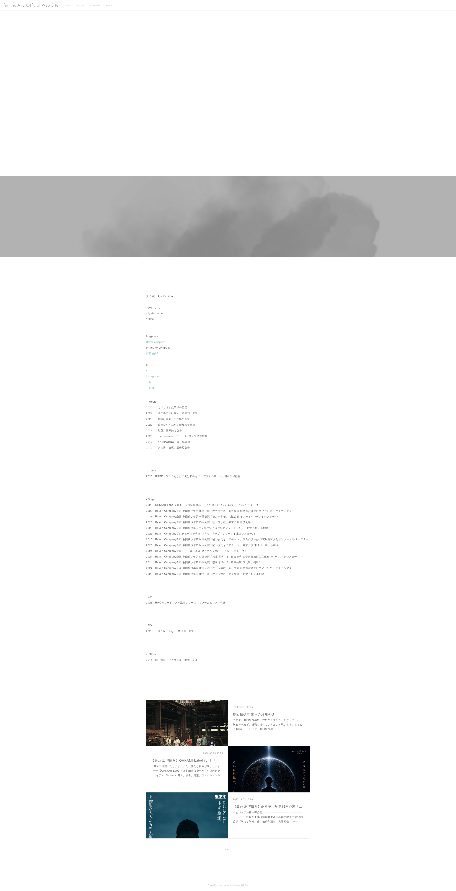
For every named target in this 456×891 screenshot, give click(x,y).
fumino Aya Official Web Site (31, 5)
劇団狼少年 (152, 353)
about (68, 5)
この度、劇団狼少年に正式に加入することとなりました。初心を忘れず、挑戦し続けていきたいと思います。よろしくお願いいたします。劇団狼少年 (267, 724)
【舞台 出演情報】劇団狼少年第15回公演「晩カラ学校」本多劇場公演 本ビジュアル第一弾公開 (269, 806)
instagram (152, 376)
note (149, 382)
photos (80, 5)
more (228, 849)
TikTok (150, 388)
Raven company (155, 342)
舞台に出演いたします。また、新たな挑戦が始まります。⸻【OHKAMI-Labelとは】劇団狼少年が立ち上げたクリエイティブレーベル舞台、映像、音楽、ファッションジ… (188, 770)
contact (110, 5)
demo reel (95, 5)
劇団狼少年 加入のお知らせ (254, 714)
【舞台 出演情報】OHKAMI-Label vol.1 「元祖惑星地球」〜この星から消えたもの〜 (187, 760)
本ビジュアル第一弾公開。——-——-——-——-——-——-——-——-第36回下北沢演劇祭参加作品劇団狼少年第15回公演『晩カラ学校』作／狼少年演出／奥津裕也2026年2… (268, 816)
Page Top (228, 876)
